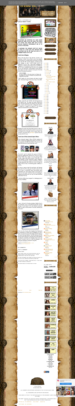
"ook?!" (46, 242)
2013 (46, 107)
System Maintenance (48, 233)
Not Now (46, 254)
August (47, 83)
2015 (46, 104)
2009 (46, 113)
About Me (42, 401)
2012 (46, 108)
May (47, 88)
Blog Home (35, 401)
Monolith (46, 229)
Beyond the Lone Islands (49, 235)
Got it (65, 2)
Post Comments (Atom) (27, 292)
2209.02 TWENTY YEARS (24, 21)
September (48, 75)
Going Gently (47, 220)
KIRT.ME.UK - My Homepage (25, 401)
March (47, 91)
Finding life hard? (48, 245)
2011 (46, 110)
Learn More (60, 2)
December (48, 70)
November (48, 72)
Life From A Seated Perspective (48, 253)
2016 (46, 102)
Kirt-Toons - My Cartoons (25, 404)
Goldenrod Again (48, 236)
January (47, 93)
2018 (46, 99)
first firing (46, 243)
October (47, 73)
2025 (46, 64)
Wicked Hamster (48, 232)
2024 (46, 66)
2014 (46, 105)
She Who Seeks (48, 224)
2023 (46, 67)
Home (30, 290)
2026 (46, 63)
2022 (46, 69)
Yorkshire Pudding (48, 228)
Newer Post (20, 290)
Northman (32, 132)
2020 (46, 96)
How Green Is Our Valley (49, 221)
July (47, 85)
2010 (46, 111)
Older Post (40, 290)
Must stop (46, 246)
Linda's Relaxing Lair (49, 249)
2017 (46, 101)
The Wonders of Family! (49, 250)
